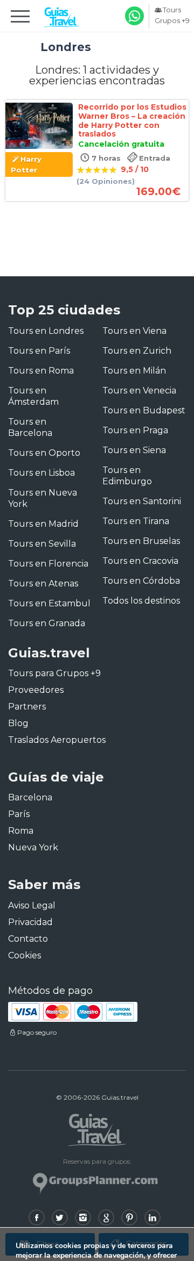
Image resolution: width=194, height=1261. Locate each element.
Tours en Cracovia (140, 561)
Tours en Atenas (43, 583)
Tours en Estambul (49, 603)
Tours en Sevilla (42, 544)
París (19, 814)
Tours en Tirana (135, 521)
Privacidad (30, 922)
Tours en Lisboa (41, 473)
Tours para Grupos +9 (54, 673)
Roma (20, 831)
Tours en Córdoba (141, 581)
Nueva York (33, 847)
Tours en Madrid (43, 524)
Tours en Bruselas (141, 541)
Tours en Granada (46, 623)
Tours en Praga (135, 430)
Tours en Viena (134, 331)
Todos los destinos (141, 601)
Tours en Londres (46, 331)
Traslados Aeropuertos (57, 740)
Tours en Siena (134, 450)
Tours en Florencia (48, 563)
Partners (27, 706)
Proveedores (36, 690)
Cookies (24, 955)
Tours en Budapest (143, 410)
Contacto (28, 939)
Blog (18, 723)
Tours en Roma (41, 371)
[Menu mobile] (20, 18)
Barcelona (30, 797)
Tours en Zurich (136, 351)
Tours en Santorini (141, 501)
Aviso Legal (32, 905)
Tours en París (39, 351)
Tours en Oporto (44, 453)
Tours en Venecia (139, 390)
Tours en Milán (134, 371)
